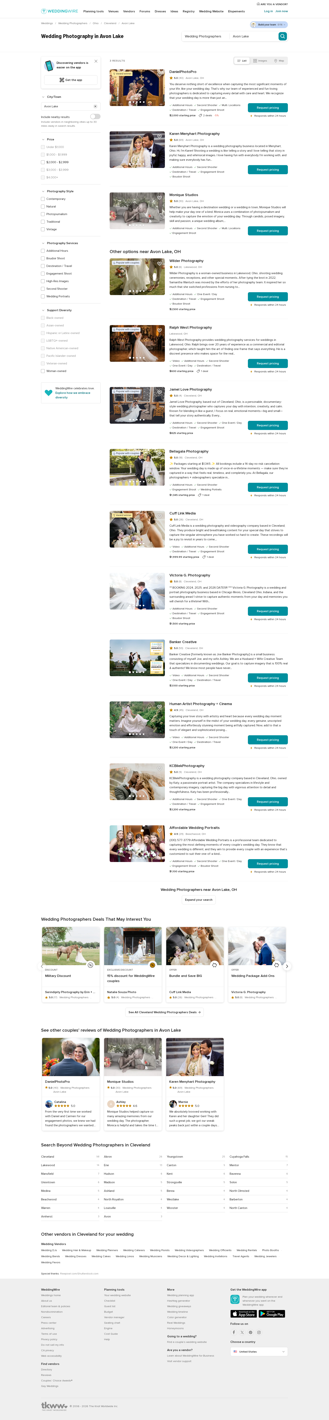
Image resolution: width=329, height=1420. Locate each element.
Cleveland (110, 23)
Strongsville (174, 1182)
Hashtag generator (178, 1300)
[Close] (96, 61)
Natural (51, 206)
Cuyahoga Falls (239, 1157)
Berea (170, 1191)
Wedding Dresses (75, 1256)
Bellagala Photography (188, 451)
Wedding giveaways (179, 1306)
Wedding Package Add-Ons (253, 976)
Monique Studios (183, 195)
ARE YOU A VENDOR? (274, 4)
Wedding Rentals (247, 1250)
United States (248, 1351)
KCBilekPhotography (186, 766)
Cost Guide (111, 1333)
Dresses (160, 11)
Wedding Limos (125, 1256)
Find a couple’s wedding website (187, 1342)
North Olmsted (239, 1191)
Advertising (47, 1328)
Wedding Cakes (101, 1256)
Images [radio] (262, 60)
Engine (108, 1328)
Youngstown (175, 1157)
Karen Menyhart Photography (194, 133)
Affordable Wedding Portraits (194, 828)
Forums (145, 11)
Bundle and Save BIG (185, 976)
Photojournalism (56, 214)
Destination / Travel (59, 266)
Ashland (109, 1191)
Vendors (129, 11)
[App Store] (243, 1317)
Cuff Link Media (182, 513)
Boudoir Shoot (55, 258)
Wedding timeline (177, 1311)
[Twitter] (242, 1332)
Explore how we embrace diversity (72, 395)
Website (211, 11)
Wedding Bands (50, 1256)
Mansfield (47, 1174)
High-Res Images (57, 281)
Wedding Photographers (73, 23)
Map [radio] (281, 60)
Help (107, 1339)
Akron (108, 1157)
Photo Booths (270, 1250)
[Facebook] (233, 1332)
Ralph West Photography (190, 327)
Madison (109, 1182)
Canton (171, 1165)
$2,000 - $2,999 (57, 162)
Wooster (172, 1208)
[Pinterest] (250, 1332)
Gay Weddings (49, 1386)
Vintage (51, 229)
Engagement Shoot (59, 273)
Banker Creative (183, 642)
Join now (281, 11)
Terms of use (49, 1333)
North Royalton (114, 1199)
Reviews (46, 1375)
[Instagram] (259, 1332)
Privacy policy (49, 1339)
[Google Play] (272, 1317)
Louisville (110, 1208)
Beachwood (49, 1199)
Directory (46, 1369)
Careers (46, 1317)
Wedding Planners (107, 1250)
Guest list (109, 1306)
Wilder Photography (186, 261)
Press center (48, 1322)
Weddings (47, 23)
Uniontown (48, 1182)
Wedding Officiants (220, 1250)
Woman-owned (56, 371)
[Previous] (42, 966)
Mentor (234, 1165)
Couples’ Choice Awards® (56, 1380)
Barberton (236, 1199)
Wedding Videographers (189, 1250)
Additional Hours (57, 251)
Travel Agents (240, 1256)
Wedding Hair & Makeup (76, 1250)
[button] (95, 106)
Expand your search (198, 900)
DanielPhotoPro (182, 72)
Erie (106, 1165)
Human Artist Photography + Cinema (200, 704)
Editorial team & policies (55, 1306)
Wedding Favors (50, 1262)
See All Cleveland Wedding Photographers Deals (163, 1012)
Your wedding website (117, 1295)
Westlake (173, 1199)
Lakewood (48, 1165)
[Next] (287, 966)
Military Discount (58, 976)
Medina (45, 1191)
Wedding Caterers (134, 1250)
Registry (189, 11)
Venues (113, 11)
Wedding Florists (160, 1250)
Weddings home (51, 1295)
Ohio (96, 23)
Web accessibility (51, 1355)
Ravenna (235, 1174)
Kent (170, 1174)
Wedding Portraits (58, 296)
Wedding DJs (49, 1250)
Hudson (109, 1174)
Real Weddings (176, 1322)
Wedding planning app (180, 1295)
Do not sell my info (52, 1344)
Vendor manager (114, 1317)
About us (46, 1300)
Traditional (53, 222)
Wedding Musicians (150, 1256)
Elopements (236, 11)
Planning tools (93, 11)
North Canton (238, 1208)
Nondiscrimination (52, 1311)
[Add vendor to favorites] (159, 74)
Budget (108, 1311)
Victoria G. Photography (189, 575)
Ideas (174, 11)
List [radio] (244, 60)
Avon (107, 1216)
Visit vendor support (179, 1361)
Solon (233, 1182)
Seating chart (112, 1322)
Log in (268, 11)
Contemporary (55, 199)
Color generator (177, 1317)
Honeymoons (175, 1328)
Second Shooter (57, 289)
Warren (45, 1208)
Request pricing (268, 108)
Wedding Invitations (215, 1256)
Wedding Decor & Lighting (183, 1256)
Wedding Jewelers (265, 1256)
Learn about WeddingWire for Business (190, 1355)
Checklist (109, 1300)
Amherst (47, 1216)
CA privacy (47, 1350)
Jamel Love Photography (190, 389)
